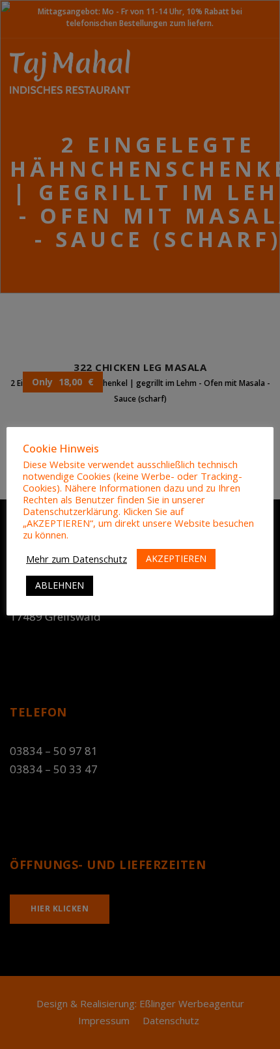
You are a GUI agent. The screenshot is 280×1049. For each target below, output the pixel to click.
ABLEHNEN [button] (59, 585)
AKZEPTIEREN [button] (176, 558)
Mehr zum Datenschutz (76, 559)
